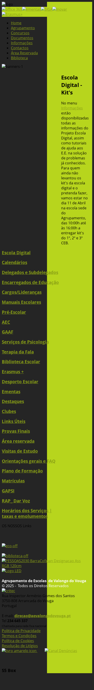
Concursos (20, 32)
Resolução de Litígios (20, 645)
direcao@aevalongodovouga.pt (42, 615)
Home (16, 22)
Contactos (20, 47)
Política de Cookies (18, 640)
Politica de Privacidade (21, 630)
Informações (22, 42)
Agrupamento (23, 27)
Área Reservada (24, 52)
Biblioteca (19, 57)
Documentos (22, 37)
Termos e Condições (19, 635)
